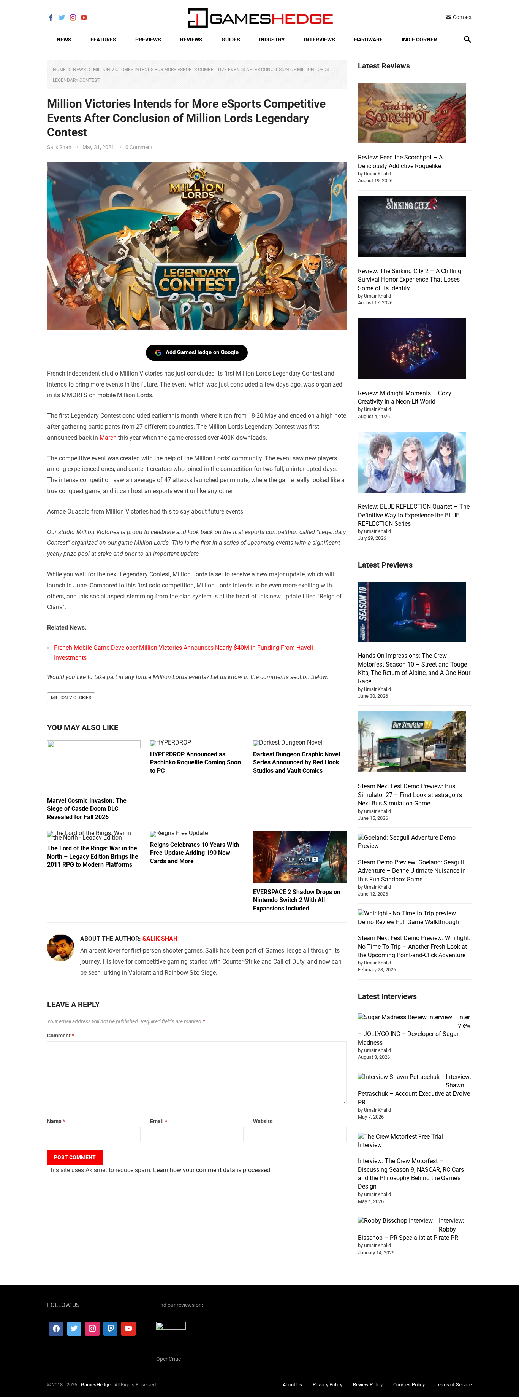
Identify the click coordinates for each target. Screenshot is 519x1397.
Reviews (191, 40)
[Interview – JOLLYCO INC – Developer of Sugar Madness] (405, 1017)
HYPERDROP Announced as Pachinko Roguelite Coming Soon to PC (195, 762)
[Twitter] (74, 1328)
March (108, 437)
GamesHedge (96, 1384)
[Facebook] (56, 1328)
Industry (272, 40)
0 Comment (139, 147)
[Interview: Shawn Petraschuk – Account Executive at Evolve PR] (399, 1077)
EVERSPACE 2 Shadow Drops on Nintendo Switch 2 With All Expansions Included (296, 900)
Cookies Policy (409, 1384)
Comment (60, 1036)
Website (263, 1121)
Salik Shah (59, 147)
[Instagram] (92, 1328)
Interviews (319, 40)
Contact (462, 17)
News (64, 40)
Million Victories (71, 697)
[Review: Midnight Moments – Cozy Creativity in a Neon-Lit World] (412, 349)
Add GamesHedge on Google (202, 352)
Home (59, 69)
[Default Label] (110, 1328)
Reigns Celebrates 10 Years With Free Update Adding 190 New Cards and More (194, 853)
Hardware (368, 40)
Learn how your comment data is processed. (212, 1170)
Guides (231, 40)
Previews (148, 40)
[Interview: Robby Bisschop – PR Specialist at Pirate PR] (395, 1221)
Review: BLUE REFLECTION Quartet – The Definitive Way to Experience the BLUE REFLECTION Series (414, 515)
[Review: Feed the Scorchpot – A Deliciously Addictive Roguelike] (412, 114)
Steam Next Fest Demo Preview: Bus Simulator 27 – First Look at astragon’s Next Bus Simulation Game (410, 795)
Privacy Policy (327, 1384)
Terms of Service (453, 1384)
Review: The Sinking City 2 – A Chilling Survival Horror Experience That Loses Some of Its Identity (409, 279)
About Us (292, 1384)
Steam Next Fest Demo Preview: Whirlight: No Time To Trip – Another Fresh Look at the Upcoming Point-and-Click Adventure (414, 946)
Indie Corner (419, 40)
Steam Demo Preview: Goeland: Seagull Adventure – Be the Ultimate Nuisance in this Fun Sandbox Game (412, 871)
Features (103, 40)
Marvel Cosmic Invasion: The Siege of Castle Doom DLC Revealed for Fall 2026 (87, 809)
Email (158, 1121)
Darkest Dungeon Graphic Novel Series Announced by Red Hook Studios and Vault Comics (296, 762)
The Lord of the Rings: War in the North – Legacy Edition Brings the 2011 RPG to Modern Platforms (92, 856)
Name (56, 1121)
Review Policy (368, 1384)
